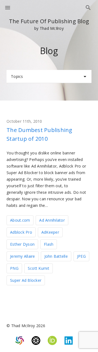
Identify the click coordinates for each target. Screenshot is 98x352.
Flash (48, 244)
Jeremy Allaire (22, 256)
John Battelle (56, 256)
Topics (17, 76)
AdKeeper (50, 232)
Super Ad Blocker (25, 280)
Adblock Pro (21, 232)
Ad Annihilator (52, 220)
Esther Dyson (22, 244)
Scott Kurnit (38, 268)
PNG (14, 268)
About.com (20, 220)
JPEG (81, 256)
